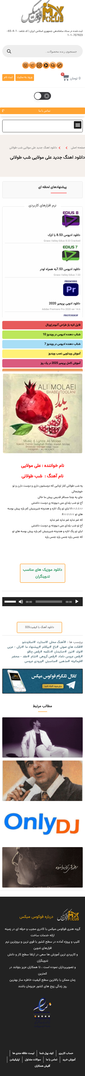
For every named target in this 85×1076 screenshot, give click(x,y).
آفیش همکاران (42, 1066)
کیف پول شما (46, 1053)
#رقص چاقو (34, 652)
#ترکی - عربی (15, 647)
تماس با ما (51, 1060)
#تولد (79, 652)
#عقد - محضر (20, 656)
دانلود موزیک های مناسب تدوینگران (42, 573)
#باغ (55, 647)
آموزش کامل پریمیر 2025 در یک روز (60, 363)
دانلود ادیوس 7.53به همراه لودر (60, 269)
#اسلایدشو (29, 642)
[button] (77, 125)
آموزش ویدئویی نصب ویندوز (64, 353)
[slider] (11, 601)
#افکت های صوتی (71, 647)
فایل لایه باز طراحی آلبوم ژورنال (63, 325)
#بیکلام (46, 647)
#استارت (42, 642)
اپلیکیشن (15, 1060)
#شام (34, 656)
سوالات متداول (33, 1060)
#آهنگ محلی (57, 642)
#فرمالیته (77, 661)
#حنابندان (60, 652)
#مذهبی (64, 661)
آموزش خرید (69, 1060)
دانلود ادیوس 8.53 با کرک (64, 235)
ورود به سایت (24, 77)
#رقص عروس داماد (70, 656)
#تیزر (71, 652)
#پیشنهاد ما (33, 647)
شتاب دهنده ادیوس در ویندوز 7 (62, 344)
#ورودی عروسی (34, 661)
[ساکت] (21, 601)
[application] (42, 601)
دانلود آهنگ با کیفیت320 (39, 627)
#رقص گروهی (48, 656)
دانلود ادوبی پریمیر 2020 (64, 303)
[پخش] (77, 601)
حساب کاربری (66, 1053)
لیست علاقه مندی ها (23, 1053)
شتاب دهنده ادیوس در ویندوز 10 (61, 334)
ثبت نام (8, 77)
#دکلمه (48, 652)
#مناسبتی (51, 661)
